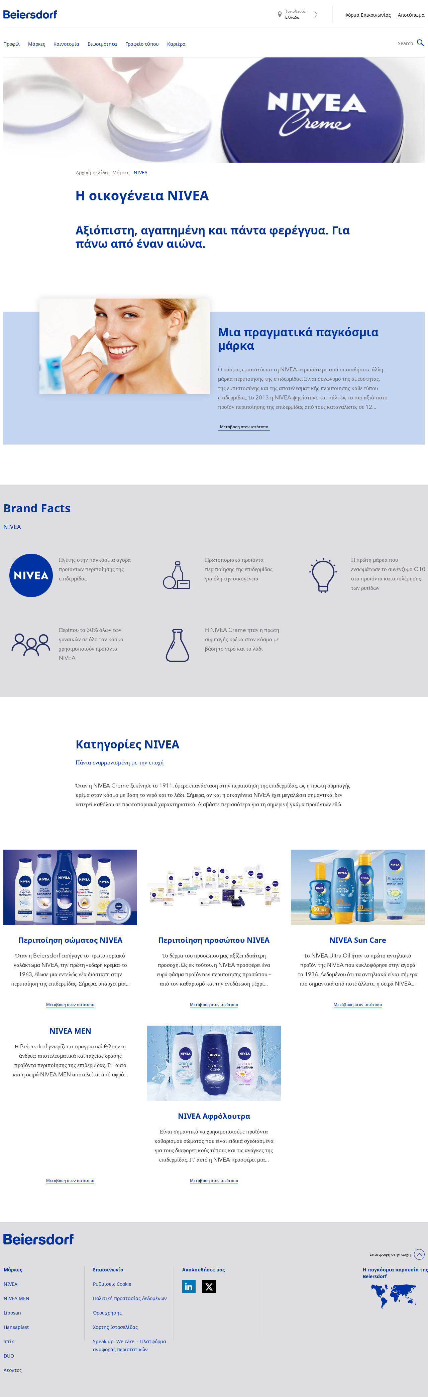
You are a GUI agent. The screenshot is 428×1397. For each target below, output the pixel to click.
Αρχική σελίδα (92, 172)
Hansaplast (16, 1327)
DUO (9, 1356)
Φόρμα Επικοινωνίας (367, 15)
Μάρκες (120, 172)
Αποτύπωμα (411, 15)
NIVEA (140, 172)
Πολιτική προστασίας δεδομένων (130, 1298)
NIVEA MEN (16, 1298)
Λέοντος (13, 1370)
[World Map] (394, 1296)
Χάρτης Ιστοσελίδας (115, 1327)
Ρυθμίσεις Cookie (112, 1284)
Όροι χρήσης (107, 1312)
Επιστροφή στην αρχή (390, 1254)
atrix (9, 1341)
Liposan (12, 1312)
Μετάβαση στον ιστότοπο (244, 426)
